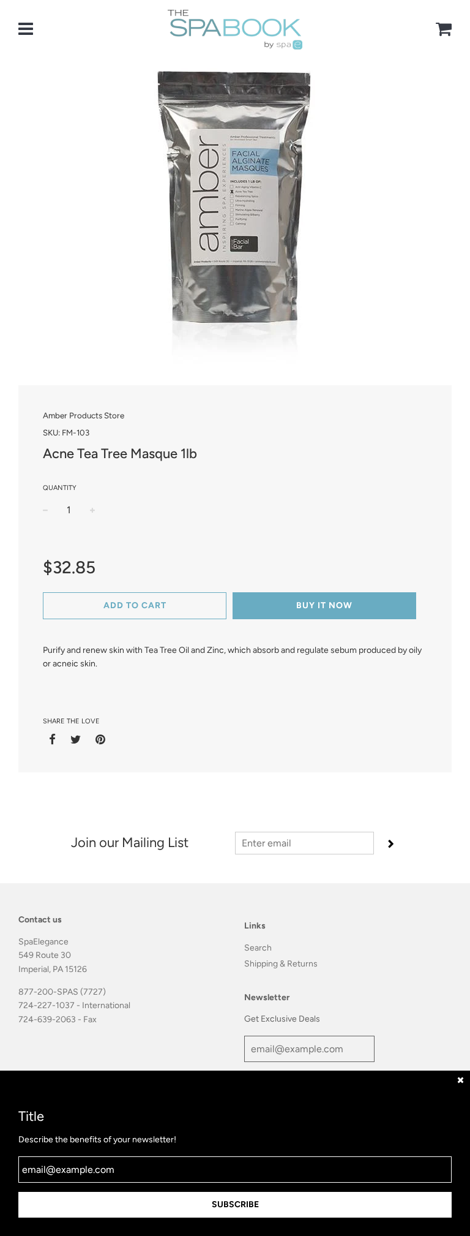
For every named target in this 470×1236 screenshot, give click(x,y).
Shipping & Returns (281, 964)
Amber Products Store (83, 415)
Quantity (59, 488)
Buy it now (324, 605)
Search (258, 948)
